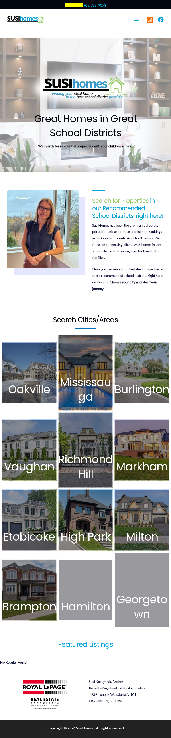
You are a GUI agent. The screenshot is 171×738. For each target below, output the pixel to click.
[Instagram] (149, 19)
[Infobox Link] (29, 372)
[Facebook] (161, 20)
